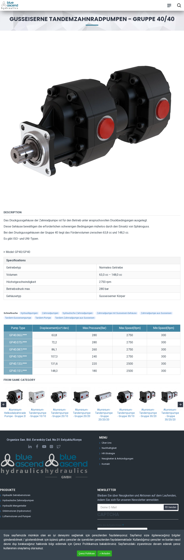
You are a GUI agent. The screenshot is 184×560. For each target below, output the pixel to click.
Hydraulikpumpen (29, 313)
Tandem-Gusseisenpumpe (18, 318)
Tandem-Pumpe (43, 318)
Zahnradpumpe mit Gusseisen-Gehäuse (117, 313)
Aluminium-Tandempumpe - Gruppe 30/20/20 (170, 414)
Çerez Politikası (87, 553)
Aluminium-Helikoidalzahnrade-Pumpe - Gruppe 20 (15, 413)
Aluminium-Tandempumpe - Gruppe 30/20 (148, 413)
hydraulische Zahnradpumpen (78, 313)
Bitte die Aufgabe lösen (109, 525)
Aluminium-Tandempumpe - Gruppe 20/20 (82, 413)
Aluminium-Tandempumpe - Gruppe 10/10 (37, 413)
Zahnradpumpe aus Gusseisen (156, 313)
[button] (3, 404)
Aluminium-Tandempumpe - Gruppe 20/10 (59, 413)
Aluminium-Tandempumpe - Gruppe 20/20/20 (104, 414)
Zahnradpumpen (50, 313)
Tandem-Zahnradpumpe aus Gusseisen (75, 318)
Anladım (106, 553)
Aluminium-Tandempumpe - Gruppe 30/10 (126, 413)
